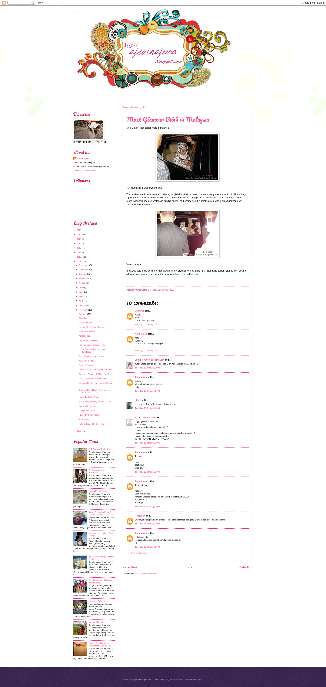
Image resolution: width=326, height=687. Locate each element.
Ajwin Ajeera (77, 11)
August (82, 283)
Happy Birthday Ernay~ (89, 397)
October (83, 274)
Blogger (198, 680)
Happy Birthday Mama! (89, 415)
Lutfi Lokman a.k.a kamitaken (149, 360)
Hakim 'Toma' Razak (145, 417)
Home (188, 567)
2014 (79, 239)
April (81, 301)
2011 (79, 252)
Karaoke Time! (85, 336)
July (81, 287)
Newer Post (129, 567)
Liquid (138, 400)
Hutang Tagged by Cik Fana (91, 424)
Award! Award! (85, 322)
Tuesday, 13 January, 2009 (147, 368)
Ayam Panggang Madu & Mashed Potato (100, 513)
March (82, 305)
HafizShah (140, 516)
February (83, 310)
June (81, 292)
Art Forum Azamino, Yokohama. (98, 471)
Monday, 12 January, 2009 (147, 324)
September (84, 278)
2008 (79, 431)
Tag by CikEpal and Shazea (91, 327)
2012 (79, 248)
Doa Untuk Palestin (87, 406)
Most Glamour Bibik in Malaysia (167, 119)
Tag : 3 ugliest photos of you (91, 356)
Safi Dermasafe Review (99, 449)
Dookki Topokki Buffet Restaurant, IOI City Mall (100, 644)
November (84, 269)
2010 (79, 257)
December (84, 265)
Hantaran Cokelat (97, 601)
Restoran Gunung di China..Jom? (94, 374)
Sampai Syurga (86, 365)
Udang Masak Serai (98, 491)
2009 (79, 261)
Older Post (246, 567)
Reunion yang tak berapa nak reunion (96, 369)
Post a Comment (138, 553)
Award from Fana (87, 361)
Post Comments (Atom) (146, 574)
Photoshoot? (84, 419)
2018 (79, 234)
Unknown (140, 311)
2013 (79, 243)
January (83, 314)
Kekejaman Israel (87, 410)
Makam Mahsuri (96, 622)
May (81, 296)
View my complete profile (84, 170)
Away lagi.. (83, 318)
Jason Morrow (176, 680)
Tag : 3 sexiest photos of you (92, 345)
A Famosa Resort (87, 331)
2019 (79, 230)
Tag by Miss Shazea (88, 340)
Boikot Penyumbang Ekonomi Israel (95, 401)
